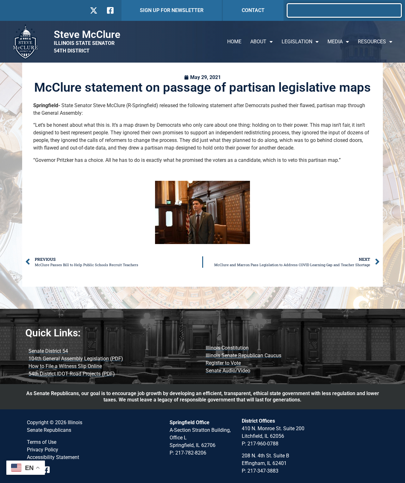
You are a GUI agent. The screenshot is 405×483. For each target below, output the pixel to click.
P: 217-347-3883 (260, 471)
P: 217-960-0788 (260, 444)
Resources (372, 42)
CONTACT (253, 10)
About (258, 42)
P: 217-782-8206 (188, 453)
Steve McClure (87, 34)
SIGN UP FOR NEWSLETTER (171, 10)
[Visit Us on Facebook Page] (48, 470)
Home (234, 42)
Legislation (297, 42)
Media (335, 42)
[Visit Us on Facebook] (109, 10)
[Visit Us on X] (93, 10)
